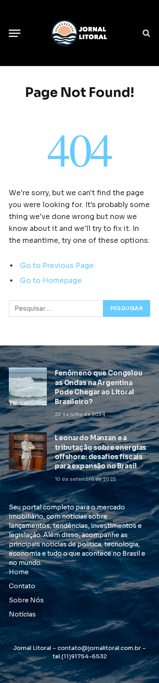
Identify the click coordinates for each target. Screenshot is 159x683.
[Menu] (14, 33)
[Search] (145, 33)
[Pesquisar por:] (56, 308)
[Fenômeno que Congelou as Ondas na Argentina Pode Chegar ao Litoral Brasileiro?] (28, 386)
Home (19, 572)
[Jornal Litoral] (79, 33)
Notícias (22, 614)
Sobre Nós (26, 600)
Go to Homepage (51, 280)
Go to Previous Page (57, 265)
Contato (22, 586)
